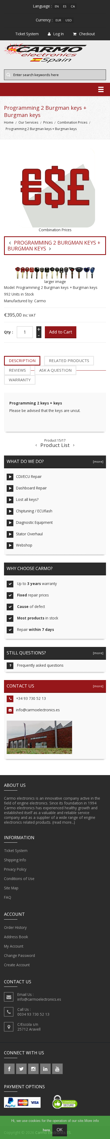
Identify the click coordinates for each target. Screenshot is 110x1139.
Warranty (20, 379)
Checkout (87, 33)
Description (22, 360)
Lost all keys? (27, 499)
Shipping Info (15, 859)
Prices (48, 122)
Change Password (19, 955)
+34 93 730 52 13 (31, 698)
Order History (15, 927)
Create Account (17, 964)
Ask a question (55, 370)
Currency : (44, 19)
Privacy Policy (15, 869)
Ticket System (16, 850)
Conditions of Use (19, 878)
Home (9, 122)
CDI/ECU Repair (29, 476)
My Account (13, 946)
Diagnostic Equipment (34, 522)
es (64, 6)
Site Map (11, 887)
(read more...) (63, 822)
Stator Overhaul (29, 533)
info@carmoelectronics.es (38, 709)
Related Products (69, 360)
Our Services (28, 122)
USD (68, 20)
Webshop (24, 545)
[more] (97, 461)
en (57, 6)
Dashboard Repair (31, 487)
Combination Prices (72, 122)
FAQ (7, 897)
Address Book (16, 936)
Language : (42, 6)
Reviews (17, 370)
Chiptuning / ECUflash (34, 510)
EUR (58, 20)
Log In (58, 33)
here (46, 1130)
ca (73, 6)
